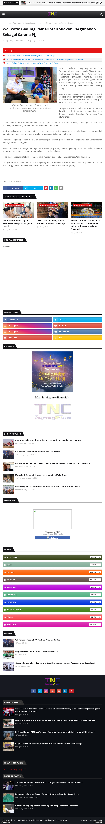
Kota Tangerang (15, 23)
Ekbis (50, 564)
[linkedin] (65, 691)
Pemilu (50, 617)
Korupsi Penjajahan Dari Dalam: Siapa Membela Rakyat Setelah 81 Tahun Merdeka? (53, 463)
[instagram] (27, 325)
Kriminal (50, 579)
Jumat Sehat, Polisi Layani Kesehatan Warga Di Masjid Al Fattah (33, 63)
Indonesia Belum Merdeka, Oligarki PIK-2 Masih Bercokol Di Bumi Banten (48, 440)
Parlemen (50, 602)
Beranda (84, 820)
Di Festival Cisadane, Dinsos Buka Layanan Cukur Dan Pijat (31, 55)
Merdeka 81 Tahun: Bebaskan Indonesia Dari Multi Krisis (41, 475)
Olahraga (50, 594)
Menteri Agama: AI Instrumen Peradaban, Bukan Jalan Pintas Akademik (47, 486)
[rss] (77, 337)
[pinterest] (71, 691)
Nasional (50, 587)
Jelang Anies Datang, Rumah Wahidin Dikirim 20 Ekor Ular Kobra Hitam (47, 794)
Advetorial (50, 557)
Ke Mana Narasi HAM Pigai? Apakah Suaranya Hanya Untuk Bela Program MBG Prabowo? (55, 732)
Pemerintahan (50, 609)
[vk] (77, 331)
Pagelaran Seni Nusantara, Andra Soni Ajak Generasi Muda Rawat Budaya (48, 743)
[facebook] (27, 319)
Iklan (100, 820)
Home (5, 23)
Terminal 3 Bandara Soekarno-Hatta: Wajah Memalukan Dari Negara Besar (49, 782)
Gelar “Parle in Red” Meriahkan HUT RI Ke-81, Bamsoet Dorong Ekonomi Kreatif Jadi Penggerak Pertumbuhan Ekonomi (58, 710)
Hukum (50, 572)
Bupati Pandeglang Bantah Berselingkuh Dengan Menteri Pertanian (46, 805)
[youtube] (77, 325)
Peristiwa (50, 624)
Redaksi (93, 820)
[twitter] (77, 319)
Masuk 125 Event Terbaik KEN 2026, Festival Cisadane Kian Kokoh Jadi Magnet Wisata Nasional (46, 59)
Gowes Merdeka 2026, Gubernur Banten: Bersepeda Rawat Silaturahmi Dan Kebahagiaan (65, 2)
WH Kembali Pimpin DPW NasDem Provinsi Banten (37, 451)
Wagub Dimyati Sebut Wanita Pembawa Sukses (37, 651)
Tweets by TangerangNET (14, 769)
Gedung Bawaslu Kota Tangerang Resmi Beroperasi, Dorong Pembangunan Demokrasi (55, 663)
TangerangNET (22, 820)
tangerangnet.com (12, 40)
